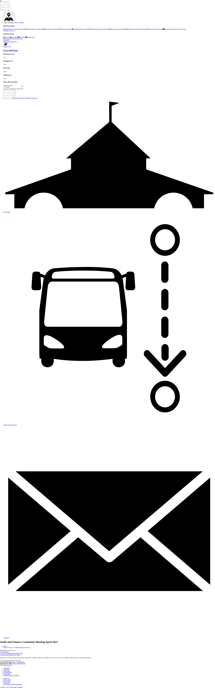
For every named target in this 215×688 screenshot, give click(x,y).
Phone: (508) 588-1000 (18, 662)
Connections (28, 98)
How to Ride (6, 681)
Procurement (6, 674)
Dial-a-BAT (6, 40)
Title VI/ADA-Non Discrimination (12, 684)
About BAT (6, 668)
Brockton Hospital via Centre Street (99, 29)
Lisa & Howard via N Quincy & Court (174, 29)
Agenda (2, 652)
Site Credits (14, 687)
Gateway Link (30, 37)
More (13, 98)
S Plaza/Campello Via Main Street (34, 29)
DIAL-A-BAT (7, 680)
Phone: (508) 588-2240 (19, 663)
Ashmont (6, 37)
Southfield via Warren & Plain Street (136, 29)
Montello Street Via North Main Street (14, 29)
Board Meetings (7, 672)
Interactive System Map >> (10, 41)
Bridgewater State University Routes (13, 38)
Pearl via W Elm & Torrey (154, 29)
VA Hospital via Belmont (51, 29)
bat (1, 0)
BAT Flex (21, 37)
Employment (6, 671)
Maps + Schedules (8, 22)
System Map (6, 683)
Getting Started (20, 98)
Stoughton (14, 37)
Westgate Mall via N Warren (80, 29)
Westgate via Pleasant (65, 29)
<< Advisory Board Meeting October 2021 (11, 653)
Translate (20, 687)
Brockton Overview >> (9, 30)
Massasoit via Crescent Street (117, 29)
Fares (5, 46)
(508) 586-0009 (8, 665)
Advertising (6, 669)
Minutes (7, 652)
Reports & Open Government (11, 675)
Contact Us (34, 98)
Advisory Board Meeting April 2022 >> (10, 655)
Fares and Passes (10, 50)
